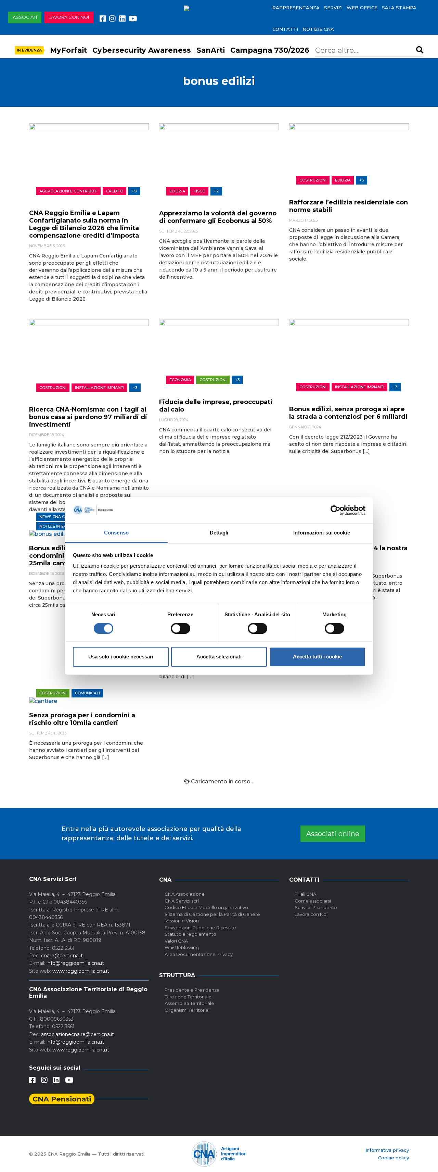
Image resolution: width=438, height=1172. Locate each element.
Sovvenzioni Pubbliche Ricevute (200, 927)
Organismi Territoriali (187, 1010)
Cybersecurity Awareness (141, 50)
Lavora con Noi (311, 914)
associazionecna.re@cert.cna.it (77, 1034)
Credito (114, 191)
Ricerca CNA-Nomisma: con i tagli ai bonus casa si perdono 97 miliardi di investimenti (88, 417)
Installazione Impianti (99, 387)
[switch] (180, 628)
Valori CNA (176, 941)
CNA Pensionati (62, 1099)
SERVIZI (333, 7)
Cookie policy (393, 1157)
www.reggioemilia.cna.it (80, 971)
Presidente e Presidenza (192, 990)
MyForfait (68, 50)
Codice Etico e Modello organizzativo (206, 907)
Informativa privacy (387, 1150)
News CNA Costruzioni (64, 516)
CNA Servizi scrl (182, 901)
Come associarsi (313, 901)
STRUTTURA (177, 975)
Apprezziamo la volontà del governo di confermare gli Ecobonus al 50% (217, 217)
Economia (180, 379)
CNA (165, 880)
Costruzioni (312, 180)
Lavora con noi (69, 17)
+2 (216, 191)
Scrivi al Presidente (316, 907)
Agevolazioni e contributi (68, 191)
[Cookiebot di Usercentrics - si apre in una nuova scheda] (335, 510)
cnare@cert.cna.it (62, 956)
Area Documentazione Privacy (199, 954)
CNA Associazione (185, 894)
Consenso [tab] (116, 533)
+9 (134, 191)
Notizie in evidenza (60, 526)
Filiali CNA (305, 894)
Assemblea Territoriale (189, 1003)
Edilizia (177, 191)
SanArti (210, 50)
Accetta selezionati (219, 657)
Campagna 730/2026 (269, 50)
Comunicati (87, 693)
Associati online (332, 834)
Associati (25, 17)
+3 (361, 180)
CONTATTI (285, 29)
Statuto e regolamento (190, 934)
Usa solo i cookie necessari (120, 657)
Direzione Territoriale (188, 996)
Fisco (199, 191)
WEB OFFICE (362, 7)
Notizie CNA (318, 29)
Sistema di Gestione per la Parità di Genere (212, 914)
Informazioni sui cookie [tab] (321, 533)
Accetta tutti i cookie (317, 657)
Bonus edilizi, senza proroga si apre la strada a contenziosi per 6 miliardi (348, 412)
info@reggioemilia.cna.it (75, 963)
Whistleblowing (182, 947)
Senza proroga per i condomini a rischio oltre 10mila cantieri (82, 719)
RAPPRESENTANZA (296, 7)
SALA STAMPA (399, 7)
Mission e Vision (182, 920)
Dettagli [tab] (219, 533)
